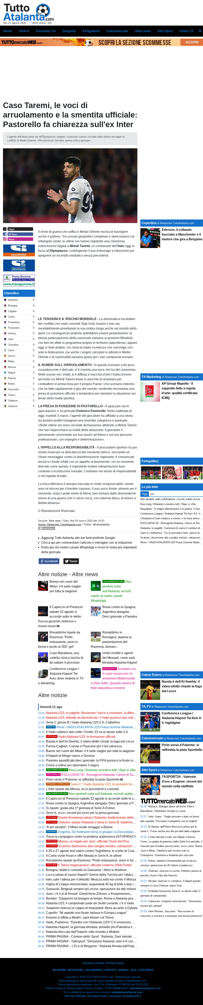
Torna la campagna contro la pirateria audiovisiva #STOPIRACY (91, 836)
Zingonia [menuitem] (69, 31)
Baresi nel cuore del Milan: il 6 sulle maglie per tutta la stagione (65, 586)
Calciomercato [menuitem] (117, 31)
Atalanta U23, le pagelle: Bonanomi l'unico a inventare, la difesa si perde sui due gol (105, 713)
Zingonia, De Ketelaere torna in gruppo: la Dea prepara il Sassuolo (99, 832)
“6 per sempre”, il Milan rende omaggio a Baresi (79, 827)
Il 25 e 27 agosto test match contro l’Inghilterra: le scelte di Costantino (94, 851)
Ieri (152, 493)
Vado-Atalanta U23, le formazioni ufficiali (81, 736)
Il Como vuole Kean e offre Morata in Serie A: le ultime (84, 855)
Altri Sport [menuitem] (165, 31)
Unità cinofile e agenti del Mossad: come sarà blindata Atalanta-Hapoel (119, 657)
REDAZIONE (75, 970)
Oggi (144, 493)
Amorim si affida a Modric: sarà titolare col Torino (80, 917)
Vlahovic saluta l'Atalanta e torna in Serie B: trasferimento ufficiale (98, 822)
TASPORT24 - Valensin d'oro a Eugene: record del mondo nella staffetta (182, 781)
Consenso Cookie (93, 963)
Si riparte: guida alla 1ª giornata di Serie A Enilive (80, 808)
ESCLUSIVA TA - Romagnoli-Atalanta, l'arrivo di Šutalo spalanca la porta (105, 774)
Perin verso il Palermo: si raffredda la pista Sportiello (83, 779)
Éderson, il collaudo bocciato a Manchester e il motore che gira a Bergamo (182, 234)
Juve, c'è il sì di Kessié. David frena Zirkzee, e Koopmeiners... (89, 893)
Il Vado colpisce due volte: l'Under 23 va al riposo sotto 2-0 (87, 732)
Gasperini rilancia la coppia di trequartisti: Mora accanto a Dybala (91, 908)
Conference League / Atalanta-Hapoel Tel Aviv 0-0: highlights (182, 718)
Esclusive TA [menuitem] (46, 31)
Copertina (149, 223)
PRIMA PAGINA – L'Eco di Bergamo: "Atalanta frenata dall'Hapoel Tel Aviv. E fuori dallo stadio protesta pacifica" (124, 946)
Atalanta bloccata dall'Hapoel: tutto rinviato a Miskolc (83, 931)
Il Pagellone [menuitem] (91, 31)
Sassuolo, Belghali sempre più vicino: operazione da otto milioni (91, 889)
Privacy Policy (115, 963)
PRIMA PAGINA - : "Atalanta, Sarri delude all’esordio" (97, 936)
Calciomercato (152, 738)
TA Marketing (151, 376)
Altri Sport (149, 770)
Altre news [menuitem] (143, 31)
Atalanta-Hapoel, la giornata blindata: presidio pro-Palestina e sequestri (96, 927)
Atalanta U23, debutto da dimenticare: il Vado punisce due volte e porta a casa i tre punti (107, 717)
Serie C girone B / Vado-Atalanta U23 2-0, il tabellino (83, 722)
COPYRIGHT (146, 970)
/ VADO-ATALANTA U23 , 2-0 (93, 727)
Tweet (73, 561)
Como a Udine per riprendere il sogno (72, 765)
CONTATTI (110, 970)
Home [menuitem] (7, 31)
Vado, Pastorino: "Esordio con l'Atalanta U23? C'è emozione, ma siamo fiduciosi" (103, 922)
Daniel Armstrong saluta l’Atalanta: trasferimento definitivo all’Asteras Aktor (105, 817)
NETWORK (59, 970)
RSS (133, 970)
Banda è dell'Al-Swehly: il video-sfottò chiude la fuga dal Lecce (90, 741)
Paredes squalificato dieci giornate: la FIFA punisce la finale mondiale (95, 760)
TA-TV (147, 706)
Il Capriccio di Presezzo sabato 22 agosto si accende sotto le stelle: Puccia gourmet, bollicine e (60, 616)
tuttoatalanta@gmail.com (145, 988)
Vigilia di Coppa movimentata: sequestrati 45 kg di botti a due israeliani (96, 884)
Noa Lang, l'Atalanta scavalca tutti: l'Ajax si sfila (91, 770)
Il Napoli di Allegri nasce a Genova (70, 755)
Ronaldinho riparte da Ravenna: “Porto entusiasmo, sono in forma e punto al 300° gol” (106, 860)
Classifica (11, 293)
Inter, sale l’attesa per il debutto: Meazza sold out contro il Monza (91, 879)
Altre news (55, 520)
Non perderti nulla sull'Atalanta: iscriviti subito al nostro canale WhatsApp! (111, 591)
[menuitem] (200, 31)
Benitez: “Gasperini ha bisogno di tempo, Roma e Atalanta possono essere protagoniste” (108, 898)
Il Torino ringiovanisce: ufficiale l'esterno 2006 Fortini (89, 865)
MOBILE (124, 970)
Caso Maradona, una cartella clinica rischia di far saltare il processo (66, 657)
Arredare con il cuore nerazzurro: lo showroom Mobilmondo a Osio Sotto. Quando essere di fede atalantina (113, 678)
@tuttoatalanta (101, 524)
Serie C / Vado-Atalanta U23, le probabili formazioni (95, 784)
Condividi (51, 561)
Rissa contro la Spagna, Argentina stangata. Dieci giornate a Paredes (119, 611)
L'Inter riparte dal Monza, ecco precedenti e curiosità (82, 789)
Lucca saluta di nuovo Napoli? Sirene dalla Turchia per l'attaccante (93, 874)
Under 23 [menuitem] (186, 31)
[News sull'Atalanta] (28, 12)
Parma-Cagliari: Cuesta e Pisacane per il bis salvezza (84, 746)
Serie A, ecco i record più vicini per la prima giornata (82, 812)
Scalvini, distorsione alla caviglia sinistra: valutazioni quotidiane (97, 846)
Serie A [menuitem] (24, 31)
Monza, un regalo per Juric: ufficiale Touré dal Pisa (88, 841)
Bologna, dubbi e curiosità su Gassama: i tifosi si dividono (86, 870)
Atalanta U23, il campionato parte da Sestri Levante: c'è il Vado (90, 903)
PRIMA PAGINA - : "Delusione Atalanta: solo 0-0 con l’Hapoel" (96, 941)
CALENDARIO (93, 970)
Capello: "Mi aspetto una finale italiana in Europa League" (86, 912)
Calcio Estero (152, 674)
